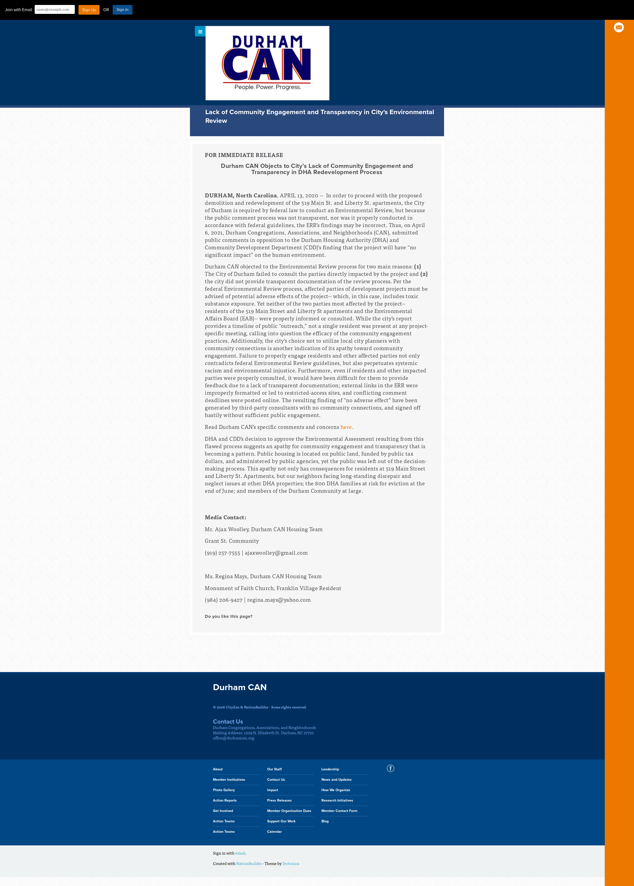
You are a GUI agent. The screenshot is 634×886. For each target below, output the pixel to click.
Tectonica (290, 863)
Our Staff (274, 769)
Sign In (123, 9)
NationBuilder (249, 863)
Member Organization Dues (289, 811)
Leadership (330, 769)
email (240, 853)
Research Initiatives (337, 800)
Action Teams (224, 821)
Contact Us (276, 780)
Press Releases (279, 800)
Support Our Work (281, 821)
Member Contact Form (339, 811)
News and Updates (336, 780)
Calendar (274, 832)
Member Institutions (229, 780)
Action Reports (225, 800)
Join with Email (18, 9)
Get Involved (223, 811)
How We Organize (335, 790)
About (218, 769)
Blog (325, 821)
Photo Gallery (224, 790)
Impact (272, 790)
